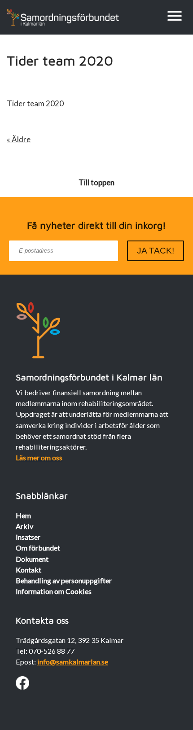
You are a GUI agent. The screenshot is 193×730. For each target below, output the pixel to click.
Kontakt (28, 569)
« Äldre (19, 139)
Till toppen (96, 182)
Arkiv (24, 526)
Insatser (28, 537)
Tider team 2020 (35, 103)
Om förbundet (38, 547)
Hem (23, 515)
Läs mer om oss (39, 457)
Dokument (32, 559)
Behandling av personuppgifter (64, 580)
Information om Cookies (54, 591)
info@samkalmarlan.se (72, 661)
